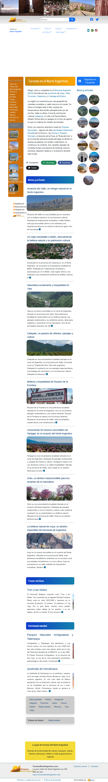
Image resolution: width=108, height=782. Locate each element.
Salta (21, 168)
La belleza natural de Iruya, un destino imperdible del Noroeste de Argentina (47, 528)
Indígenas (33, 703)
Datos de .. (14, 84)
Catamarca (41, 96)
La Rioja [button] (46, 32)
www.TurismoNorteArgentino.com (46, 775)
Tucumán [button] (35, 28)
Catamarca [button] (71, 28)
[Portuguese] (92, 30)
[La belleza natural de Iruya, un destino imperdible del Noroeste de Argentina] (45, 567)
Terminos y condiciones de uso (29, 780)
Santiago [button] (60, 32)
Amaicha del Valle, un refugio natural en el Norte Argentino (49, 190)
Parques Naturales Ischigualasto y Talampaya (50, 636)
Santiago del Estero (57, 96)
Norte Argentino (16, 31)
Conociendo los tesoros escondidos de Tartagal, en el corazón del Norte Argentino (49, 432)
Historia (48, 699)
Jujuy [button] (57, 28)
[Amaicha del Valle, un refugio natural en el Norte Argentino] (40, 229)
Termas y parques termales (13, 94)
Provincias (44, 703)
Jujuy (62, 93)
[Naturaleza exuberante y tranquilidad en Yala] (52, 326)
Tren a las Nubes (37, 589)
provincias (52, 93)
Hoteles (32, 707)
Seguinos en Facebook (90, 81)
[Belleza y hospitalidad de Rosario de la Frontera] (56, 422)
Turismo (64, 703)
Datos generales (36, 699)
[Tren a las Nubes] (62, 612)
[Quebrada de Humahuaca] (50, 691)
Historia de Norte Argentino (15, 88)
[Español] (88, 30)
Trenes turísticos (13, 101)
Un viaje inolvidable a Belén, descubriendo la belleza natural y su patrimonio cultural (49, 239)
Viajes (32, 710)
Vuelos (54, 703)
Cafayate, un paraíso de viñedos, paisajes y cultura (50, 335)
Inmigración (59, 699)
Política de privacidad (52, 780)
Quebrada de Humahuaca (42, 668)
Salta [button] (47, 28)
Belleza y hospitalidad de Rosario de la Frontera (47, 383)
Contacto (94, 766)
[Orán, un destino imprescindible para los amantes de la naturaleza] (40, 519)
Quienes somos (80, 766)
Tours (67, 707)
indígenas (39, 116)
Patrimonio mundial (13, 111)
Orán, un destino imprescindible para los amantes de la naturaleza (48, 480)
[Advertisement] (54, 57)
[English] (96, 30)
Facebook (66, 163)
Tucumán (32, 96)
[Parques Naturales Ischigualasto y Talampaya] (59, 661)
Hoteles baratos (45, 707)
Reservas (57, 707)
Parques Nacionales (13, 106)
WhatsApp (49, 163)
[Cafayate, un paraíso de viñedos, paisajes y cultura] (47, 374)
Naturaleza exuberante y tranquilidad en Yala (48, 287)
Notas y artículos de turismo (13, 117)
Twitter (34, 168)
